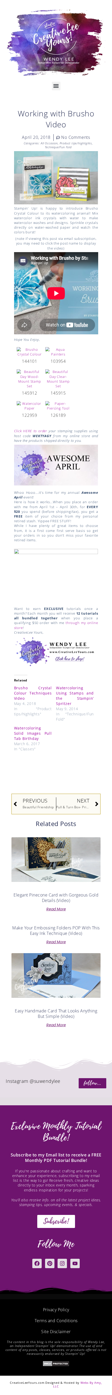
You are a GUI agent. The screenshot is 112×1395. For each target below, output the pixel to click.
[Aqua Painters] (58, 351)
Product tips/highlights (76, 143)
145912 (29, 393)
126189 (58, 415)
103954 (58, 361)
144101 (29, 361)
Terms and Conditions (56, 1320)
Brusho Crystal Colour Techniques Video (33, 693)
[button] (56, 86)
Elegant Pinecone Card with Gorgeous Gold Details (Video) (56, 897)
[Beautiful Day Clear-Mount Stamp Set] (58, 378)
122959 (29, 415)
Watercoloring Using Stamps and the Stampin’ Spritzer (75, 695)
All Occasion (49, 143)
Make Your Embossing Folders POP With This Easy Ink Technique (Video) (56, 930)
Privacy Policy (56, 1310)
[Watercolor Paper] (30, 405)
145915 (58, 393)
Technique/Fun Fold (58, 147)
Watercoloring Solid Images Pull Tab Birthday (33, 733)
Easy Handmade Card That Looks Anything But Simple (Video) (56, 1013)
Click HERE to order (30, 431)
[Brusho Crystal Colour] (30, 351)
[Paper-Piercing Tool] (58, 405)
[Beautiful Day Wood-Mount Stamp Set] (30, 378)
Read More (56, 909)
